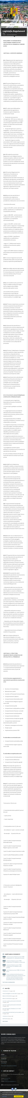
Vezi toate (5, 1021)
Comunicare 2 (6, 991)
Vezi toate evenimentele (9, 982)
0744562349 (3, 1056)
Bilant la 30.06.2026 (7, 996)
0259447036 (3, 1059)
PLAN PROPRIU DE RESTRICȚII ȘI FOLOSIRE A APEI (13, 1012)
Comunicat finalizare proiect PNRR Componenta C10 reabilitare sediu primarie (14, 966)
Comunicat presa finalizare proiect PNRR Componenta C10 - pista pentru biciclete (15, 957)
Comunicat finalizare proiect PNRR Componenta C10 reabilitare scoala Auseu (15, 961)
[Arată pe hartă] (25, 24)
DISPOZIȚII (5, 1018)
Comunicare (5, 1016)
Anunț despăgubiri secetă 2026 (9, 993)
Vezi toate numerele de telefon (9, 1065)
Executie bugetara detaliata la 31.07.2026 (12, 1008)
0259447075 (5, 1079)
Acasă (4, 34)
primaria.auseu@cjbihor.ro (10, 1081)
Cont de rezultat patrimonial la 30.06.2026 (12, 1001)
